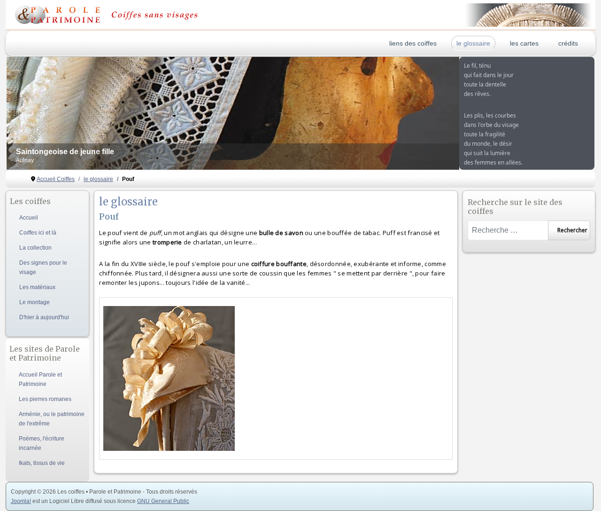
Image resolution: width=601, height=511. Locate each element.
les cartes (524, 43)
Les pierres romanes (45, 399)
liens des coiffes (413, 43)
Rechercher (572, 230)
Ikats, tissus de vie (42, 463)
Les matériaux (37, 287)
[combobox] (508, 230)
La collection (35, 247)
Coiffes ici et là (37, 232)
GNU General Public (163, 501)
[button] (430, 113)
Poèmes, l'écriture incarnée (41, 443)
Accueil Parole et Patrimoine (40, 379)
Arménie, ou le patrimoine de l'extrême (52, 419)
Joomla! (21, 501)
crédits (568, 43)
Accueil (28, 217)
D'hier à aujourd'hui (44, 317)
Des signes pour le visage (43, 267)
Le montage (34, 302)
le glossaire (473, 43)
